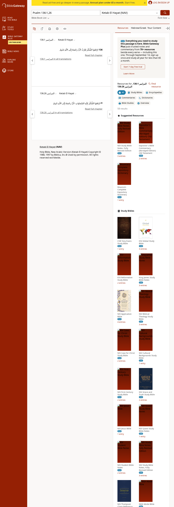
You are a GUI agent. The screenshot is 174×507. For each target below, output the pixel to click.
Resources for (132, 85)
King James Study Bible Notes (147, 278)
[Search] (165, 12)
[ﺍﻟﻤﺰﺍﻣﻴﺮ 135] (32, 60)
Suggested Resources (132, 115)
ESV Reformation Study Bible (125, 278)
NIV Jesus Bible (124, 428)
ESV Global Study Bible (146, 242)
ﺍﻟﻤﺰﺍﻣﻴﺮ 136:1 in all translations (55, 58)
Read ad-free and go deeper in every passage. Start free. (89, 2)
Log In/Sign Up (161, 2)
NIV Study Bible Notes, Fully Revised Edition (124, 148)
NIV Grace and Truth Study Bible (147, 393)
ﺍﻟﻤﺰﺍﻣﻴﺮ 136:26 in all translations (56, 112)
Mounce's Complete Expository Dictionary (122, 191)
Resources (123, 27)
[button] (158, 3)
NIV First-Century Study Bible (125, 393)
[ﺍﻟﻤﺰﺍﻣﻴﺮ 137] (110, 60)
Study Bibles (127, 210)
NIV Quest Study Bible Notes (146, 429)
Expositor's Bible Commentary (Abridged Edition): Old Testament (147, 149)
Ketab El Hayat (48, 146)
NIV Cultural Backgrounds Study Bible (148, 355)
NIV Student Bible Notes (125, 466)
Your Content (154, 27)
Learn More (128, 73)
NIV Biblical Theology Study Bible (146, 316)
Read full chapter (93, 55)
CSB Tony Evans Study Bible (124, 242)
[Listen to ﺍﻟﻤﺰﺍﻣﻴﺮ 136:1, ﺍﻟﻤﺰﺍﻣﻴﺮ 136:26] (65, 29)
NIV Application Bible (124, 315)
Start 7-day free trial (133, 66)
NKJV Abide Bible (146, 504)
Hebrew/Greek (138, 27)
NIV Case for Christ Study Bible (126, 354)
